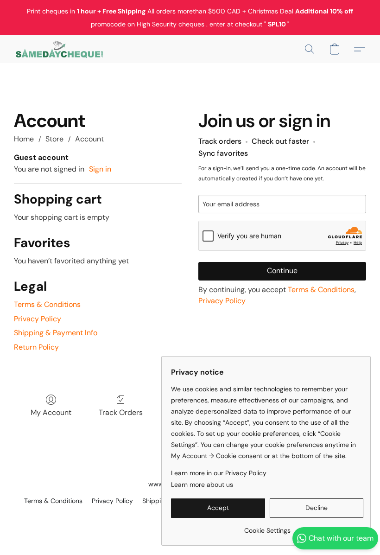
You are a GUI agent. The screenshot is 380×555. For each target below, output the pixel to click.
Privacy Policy (37, 319)
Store (54, 139)
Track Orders (121, 412)
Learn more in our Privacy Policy (218, 473)
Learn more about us (202, 484)
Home (24, 139)
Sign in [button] (100, 169)
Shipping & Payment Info (55, 333)
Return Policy (36, 347)
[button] (59, 49)
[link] (267, 527)
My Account (51, 412)
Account (89, 139)
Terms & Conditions (47, 304)
